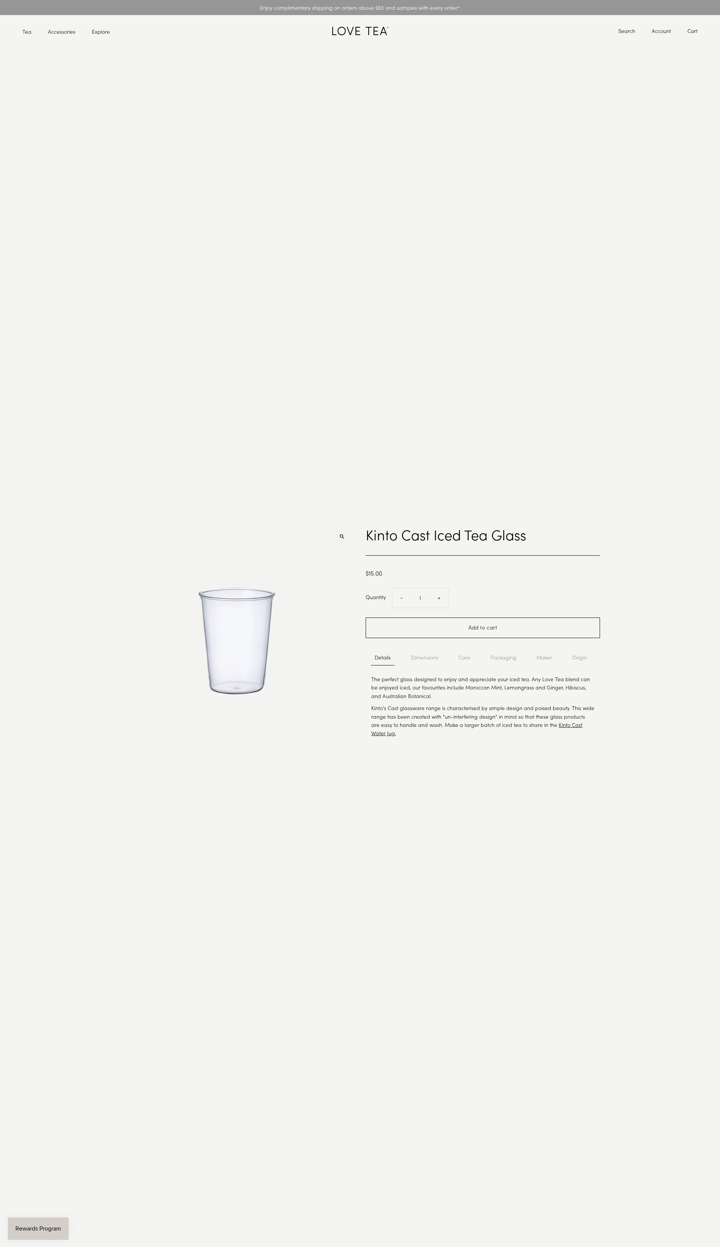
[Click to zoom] (342, 536)
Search (626, 30)
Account (661, 30)
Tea (27, 31)
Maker (544, 657)
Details (383, 657)
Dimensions (424, 657)
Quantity (376, 597)
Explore (101, 31)
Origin (579, 657)
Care (464, 657)
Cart (692, 30)
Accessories (61, 31)
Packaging (503, 657)
